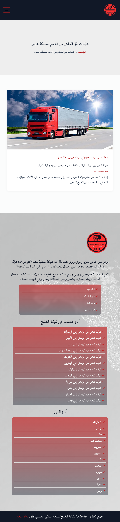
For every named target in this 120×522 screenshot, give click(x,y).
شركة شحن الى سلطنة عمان (69, 157)
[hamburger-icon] (6, 10)
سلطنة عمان (103, 157)
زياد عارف (22, 516)
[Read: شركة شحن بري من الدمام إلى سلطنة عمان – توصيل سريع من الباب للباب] (60, 119)
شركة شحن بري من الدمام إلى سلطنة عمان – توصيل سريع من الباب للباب (72, 165)
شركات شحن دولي (89, 157)
